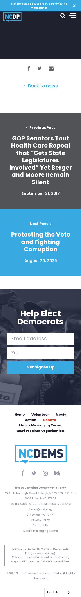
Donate (49, 420)
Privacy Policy (41, 520)
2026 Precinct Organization (40, 430)
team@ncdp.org (40, 509)
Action (30, 420)
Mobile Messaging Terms (40, 425)
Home (20, 414)
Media (61, 414)
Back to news (42, 86)
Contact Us (41, 525)
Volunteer (40, 414)
